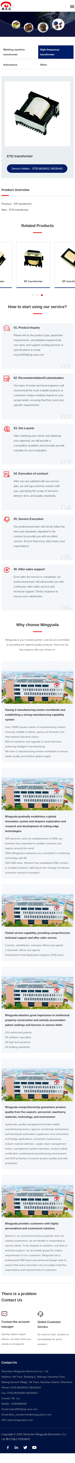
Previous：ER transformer (16, 203)
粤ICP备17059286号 (18, 1439)
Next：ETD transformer (15, 209)
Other (43, 64)
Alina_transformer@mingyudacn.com (30, 1414)
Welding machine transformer (14, 52)
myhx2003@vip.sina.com (23, 1409)
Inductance (10, 64)
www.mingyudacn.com (20, 1419)
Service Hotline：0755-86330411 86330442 (37, 168)
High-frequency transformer (49, 52)
